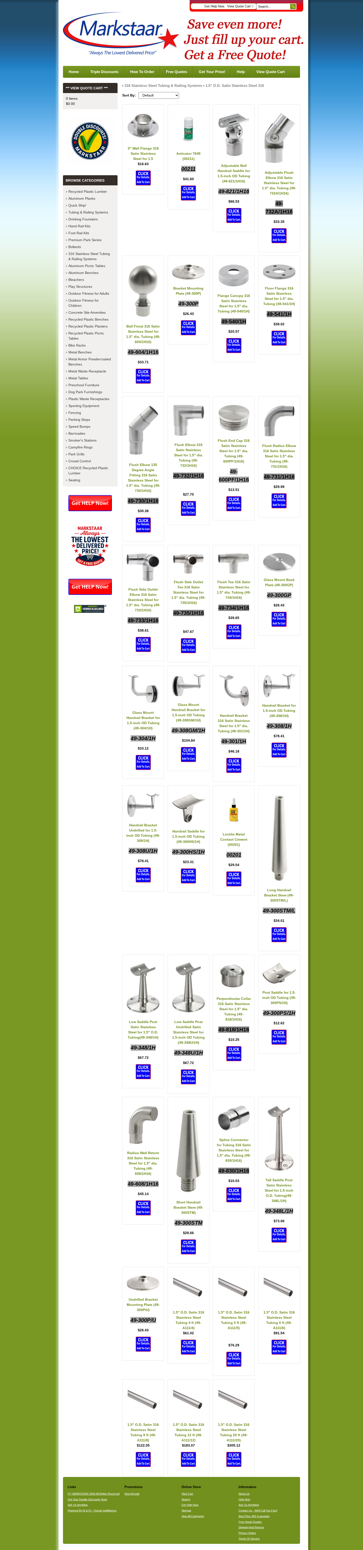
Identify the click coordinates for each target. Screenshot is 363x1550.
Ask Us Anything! (249, 1504)
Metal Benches (80, 352)
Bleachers (76, 280)
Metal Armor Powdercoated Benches (89, 361)
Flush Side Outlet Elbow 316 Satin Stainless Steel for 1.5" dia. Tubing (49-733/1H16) (143, 599)
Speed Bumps (79, 426)
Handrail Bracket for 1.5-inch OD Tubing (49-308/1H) (279, 710)
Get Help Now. (214, 6)
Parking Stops (79, 420)
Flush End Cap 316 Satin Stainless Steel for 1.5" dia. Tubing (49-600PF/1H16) (234, 451)
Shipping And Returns (251, 1527)
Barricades (76, 433)
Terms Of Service (249, 1538)
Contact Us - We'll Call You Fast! (258, 1510)
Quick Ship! (77, 205)
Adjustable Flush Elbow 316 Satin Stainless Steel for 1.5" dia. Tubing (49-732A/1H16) (279, 183)
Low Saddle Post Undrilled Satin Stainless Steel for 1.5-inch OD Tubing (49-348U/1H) (188, 1032)
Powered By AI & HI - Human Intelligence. (92, 1510)
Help (241, 72)
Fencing (74, 413)
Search (186, 1499)
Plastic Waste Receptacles (88, 399)
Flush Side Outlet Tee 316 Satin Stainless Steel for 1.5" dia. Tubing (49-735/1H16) (188, 592)
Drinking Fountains (83, 219)
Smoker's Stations (82, 440)
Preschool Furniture (83, 385)
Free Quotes (176, 72)
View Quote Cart (240, 6)
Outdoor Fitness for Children (83, 303)
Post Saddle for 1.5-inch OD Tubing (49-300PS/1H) (279, 997)
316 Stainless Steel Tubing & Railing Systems (163, 85)
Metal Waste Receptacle (87, 371)
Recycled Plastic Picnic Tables (86, 335)
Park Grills (76, 454)
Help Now (244, 1499)
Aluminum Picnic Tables (86, 266)
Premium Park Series (84, 240)
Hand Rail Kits (79, 226)
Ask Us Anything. (78, 1504)
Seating (74, 480)
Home (74, 72)
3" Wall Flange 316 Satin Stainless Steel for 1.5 (143, 153)
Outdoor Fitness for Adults (88, 293)
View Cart (187, 1493)
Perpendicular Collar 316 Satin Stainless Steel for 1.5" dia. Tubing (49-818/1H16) (234, 1009)
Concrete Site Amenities (87, 312)
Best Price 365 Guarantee (254, 1516)
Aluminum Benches (83, 273)
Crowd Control (79, 461)
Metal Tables (78, 378)
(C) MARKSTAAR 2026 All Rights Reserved (94, 1493)
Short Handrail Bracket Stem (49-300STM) (188, 1207)
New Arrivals (132, 1493)
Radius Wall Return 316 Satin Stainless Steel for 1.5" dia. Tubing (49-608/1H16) (143, 1163)
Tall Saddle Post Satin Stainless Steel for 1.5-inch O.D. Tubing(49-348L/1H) (279, 1190)
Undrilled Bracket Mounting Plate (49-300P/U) (143, 1305)
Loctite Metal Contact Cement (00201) (233, 839)
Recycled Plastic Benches (88, 319)
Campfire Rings (80, 447)
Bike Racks (77, 345)
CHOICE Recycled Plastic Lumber (88, 470)
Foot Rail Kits (78, 233)
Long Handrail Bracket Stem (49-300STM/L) (279, 895)
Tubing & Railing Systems (88, 212)
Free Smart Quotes (250, 1521)
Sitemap (186, 1510)
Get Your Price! (212, 72)
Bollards (74, 247)
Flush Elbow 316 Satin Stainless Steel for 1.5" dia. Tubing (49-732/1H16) (188, 455)
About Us (244, 1493)
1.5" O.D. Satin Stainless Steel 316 (234, 85)
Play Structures (80, 287)
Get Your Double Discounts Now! (87, 1499)
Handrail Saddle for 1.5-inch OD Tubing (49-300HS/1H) (188, 836)
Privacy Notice (247, 1532)
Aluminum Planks (81, 198)
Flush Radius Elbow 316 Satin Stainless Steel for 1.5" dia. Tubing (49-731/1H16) (279, 456)
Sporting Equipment (83, 406)
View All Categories (193, 1516)
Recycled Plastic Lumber (87, 192)
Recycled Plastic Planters (88, 326)
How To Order (142, 72)
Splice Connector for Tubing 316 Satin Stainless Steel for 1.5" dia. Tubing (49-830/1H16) (234, 1150)
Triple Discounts (104, 72)
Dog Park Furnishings (85, 392)
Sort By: (129, 95)
